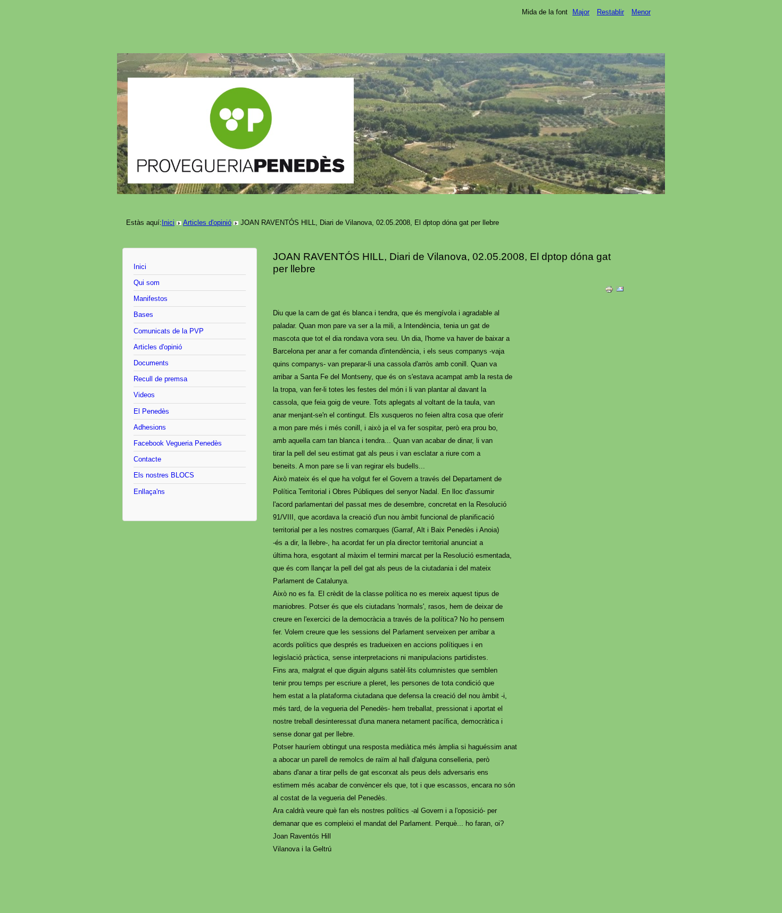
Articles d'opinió (207, 223)
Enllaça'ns (149, 492)
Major (580, 12)
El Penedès (151, 411)
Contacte (147, 459)
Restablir (610, 12)
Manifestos (151, 299)
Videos (144, 395)
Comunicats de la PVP (169, 331)
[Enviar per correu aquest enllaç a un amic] (619, 291)
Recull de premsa (160, 379)
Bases (143, 315)
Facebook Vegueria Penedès (178, 443)
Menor (641, 12)
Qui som (147, 283)
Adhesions (150, 427)
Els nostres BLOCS (164, 475)
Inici (168, 223)
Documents (151, 363)
